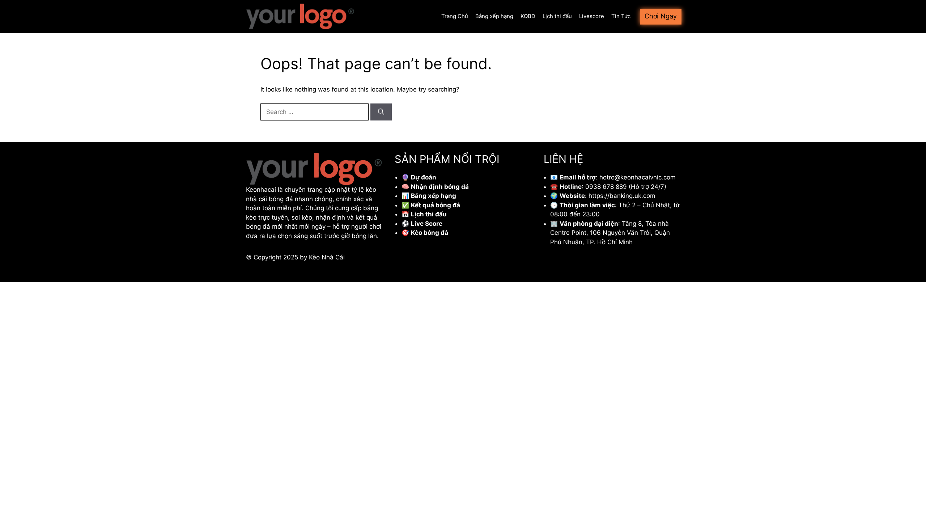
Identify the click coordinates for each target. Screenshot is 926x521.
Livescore (591, 16)
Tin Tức (620, 16)
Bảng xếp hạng (494, 16)
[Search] (381, 112)
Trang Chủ (454, 16)
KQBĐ (528, 16)
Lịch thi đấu (557, 16)
